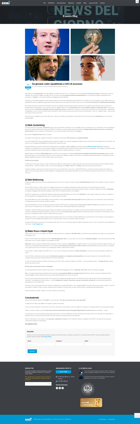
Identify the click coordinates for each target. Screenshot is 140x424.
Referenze (71, 3)
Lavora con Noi (93, 3)
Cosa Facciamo (61, 3)
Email (86, 341)
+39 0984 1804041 (63, 381)
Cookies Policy (111, 419)
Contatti (102, 3)
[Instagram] (62, 388)
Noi (45, 3)
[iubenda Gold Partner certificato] (91, 402)
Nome (29, 341)
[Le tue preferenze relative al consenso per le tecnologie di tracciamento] (137, 1)
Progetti (79, 3)
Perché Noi (51, 3)
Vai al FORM (63, 371)
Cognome (59, 341)
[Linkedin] (60, 388)
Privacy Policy (47, 336)
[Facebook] (57, 388)
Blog (85, 3)
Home (67, 13)
